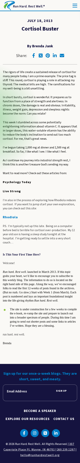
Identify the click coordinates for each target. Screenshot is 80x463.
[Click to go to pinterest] (48, 55)
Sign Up (61, 391)
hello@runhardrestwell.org (40, 455)
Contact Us (63, 419)
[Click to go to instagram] (35, 433)
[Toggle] (75, 5)
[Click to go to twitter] (41, 55)
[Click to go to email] (62, 55)
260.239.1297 (66, 450)
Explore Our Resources (28, 419)
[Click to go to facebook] (33, 55)
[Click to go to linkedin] (55, 55)
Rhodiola (10, 217)
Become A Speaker (40, 411)
